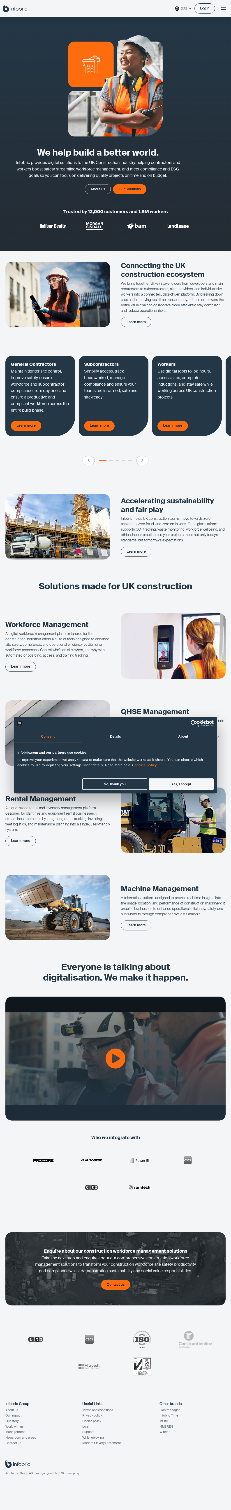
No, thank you (115, 784)
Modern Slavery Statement (101, 1443)
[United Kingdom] (15, 8)
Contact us (13, 1443)
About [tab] (183, 736)
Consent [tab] (48, 736)
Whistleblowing (93, 1437)
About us (11, 1410)
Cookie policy (91, 1421)
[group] (40, 396)
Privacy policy (92, 1415)
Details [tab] (115, 736)
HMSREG (166, 1426)
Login (86, 1426)
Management (15, 1432)
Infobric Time (168, 1415)
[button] (89, 460)
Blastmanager (169, 1410)
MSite (163, 1421)
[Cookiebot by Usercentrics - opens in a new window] (194, 723)
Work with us (14, 1426)
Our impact (13, 1415)
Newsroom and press (20, 1437)
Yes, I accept (181, 784)
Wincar (164, 1432)
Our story (12, 1421)
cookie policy (145, 765)
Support (88, 1432)
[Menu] (223, 9)
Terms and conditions (97, 1410)
